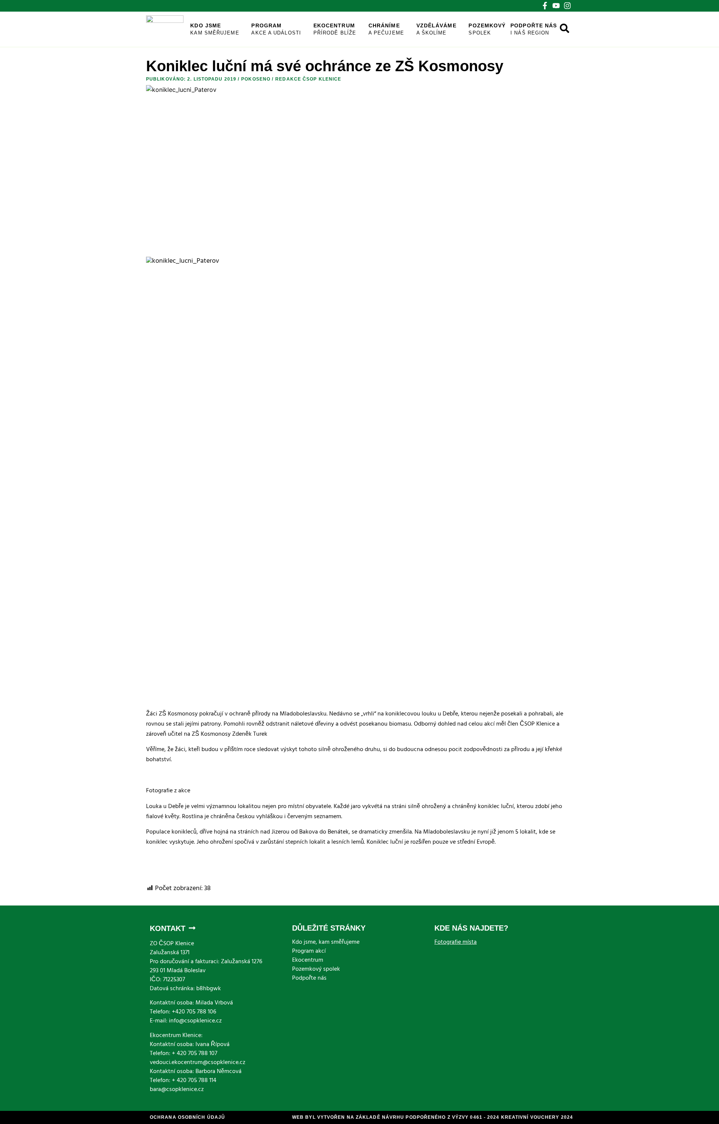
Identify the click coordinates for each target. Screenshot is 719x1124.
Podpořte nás (533, 29)
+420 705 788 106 (194, 1012)
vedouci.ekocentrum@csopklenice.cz (197, 1063)
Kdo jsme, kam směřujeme (326, 942)
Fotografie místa (455, 942)
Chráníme (386, 29)
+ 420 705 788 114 (194, 1081)
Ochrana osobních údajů (187, 1117)
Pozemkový (487, 29)
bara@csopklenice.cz (177, 1090)
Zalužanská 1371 (169, 953)
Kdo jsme (214, 29)
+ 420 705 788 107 (194, 1054)
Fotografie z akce (168, 791)
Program (276, 29)
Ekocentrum (334, 29)
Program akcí (309, 951)
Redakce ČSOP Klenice (308, 79)
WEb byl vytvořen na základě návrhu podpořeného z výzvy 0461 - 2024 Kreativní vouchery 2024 (432, 1117)
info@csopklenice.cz (195, 1021)
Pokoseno (255, 79)
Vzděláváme (436, 29)
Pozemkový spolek (316, 969)
